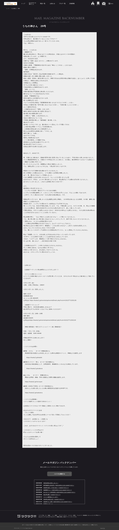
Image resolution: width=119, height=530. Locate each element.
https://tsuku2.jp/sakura (34, 368)
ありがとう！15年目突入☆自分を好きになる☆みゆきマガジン (59, 492)
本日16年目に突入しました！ (50, 483)
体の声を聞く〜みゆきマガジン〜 (51, 494)
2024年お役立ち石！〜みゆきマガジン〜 (53, 499)
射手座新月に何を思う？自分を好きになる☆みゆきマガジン (58, 485)
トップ (23, 3)
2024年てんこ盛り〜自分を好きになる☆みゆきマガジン (57, 501)
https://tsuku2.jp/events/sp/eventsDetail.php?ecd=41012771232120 (53, 300)
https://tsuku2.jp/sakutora (34, 392)
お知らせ (52, 3)
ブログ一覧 (62, 3)
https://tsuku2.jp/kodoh (34, 357)
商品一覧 (42, 3)
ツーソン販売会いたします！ (50, 497)
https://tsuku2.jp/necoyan (33, 381)
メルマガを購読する (59, 474)
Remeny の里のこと (32, 3)
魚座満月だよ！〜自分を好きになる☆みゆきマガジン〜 (57, 490)
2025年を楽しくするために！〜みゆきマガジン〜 (56, 487)
